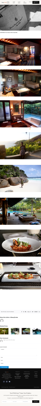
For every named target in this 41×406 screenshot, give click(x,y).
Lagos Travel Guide (17, 376)
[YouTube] (9, 382)
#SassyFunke (14, 317)
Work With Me (36, 2)
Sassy (4, 2)
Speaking (30, 1)
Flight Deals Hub (17, 377)
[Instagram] (7, 382)
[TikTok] (4, 382)
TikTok (36, 373)
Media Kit (26, 377)
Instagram (36, 375)
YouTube (36, 376)
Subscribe (36, 401)
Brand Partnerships (27, 373)
